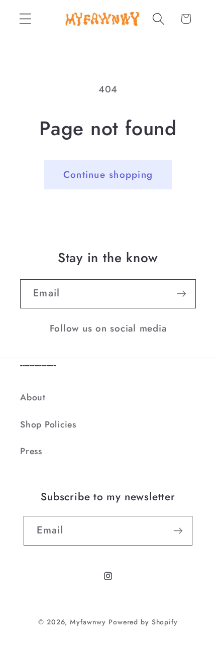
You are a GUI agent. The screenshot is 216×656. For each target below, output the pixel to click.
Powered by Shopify (143, 622)
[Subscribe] (181, 293)
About (33, 397)
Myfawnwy (88, 622)
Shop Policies (48, 424)
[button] (25, 19)
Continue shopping (108, 174)
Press (31, 451)
